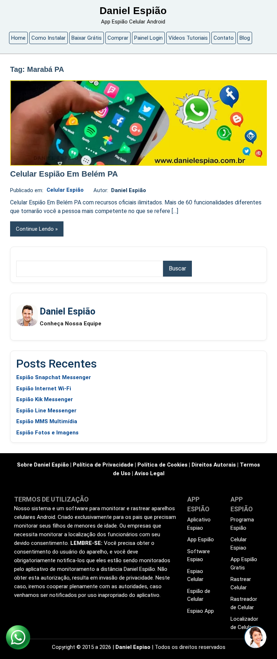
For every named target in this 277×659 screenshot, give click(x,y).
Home (18, 38)
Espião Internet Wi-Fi (43, 388)
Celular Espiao (238, 543)
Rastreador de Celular (243, 603)
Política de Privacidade (103, 464)
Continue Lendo (35, 229)
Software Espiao (198, 555)
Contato (224, 38)
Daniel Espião (133, 10)
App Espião (200, 539)
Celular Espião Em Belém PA (64, 173)
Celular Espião (65, 190)
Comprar (117, 38)
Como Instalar (48, 38)
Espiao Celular (195, 575)
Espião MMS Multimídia (46, 421)
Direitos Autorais (214, 464)
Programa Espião (242, 523)
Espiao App (200, 611)
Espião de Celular (198, 595)
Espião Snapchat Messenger (53, 377)
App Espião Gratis (243, 563)
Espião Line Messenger (46, 410)
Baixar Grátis (86, 38)
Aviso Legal (149, 473)
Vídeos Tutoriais (188, 38)
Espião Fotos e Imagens (47, 432)
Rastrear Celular (240, 583)
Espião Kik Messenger (44, 399)
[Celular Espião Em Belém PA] (138, 123)
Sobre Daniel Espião (43, 464)
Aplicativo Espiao (199, 523)
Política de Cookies (162, 464)
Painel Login (148, 38)
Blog (244, 38)
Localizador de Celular (244, 623)
